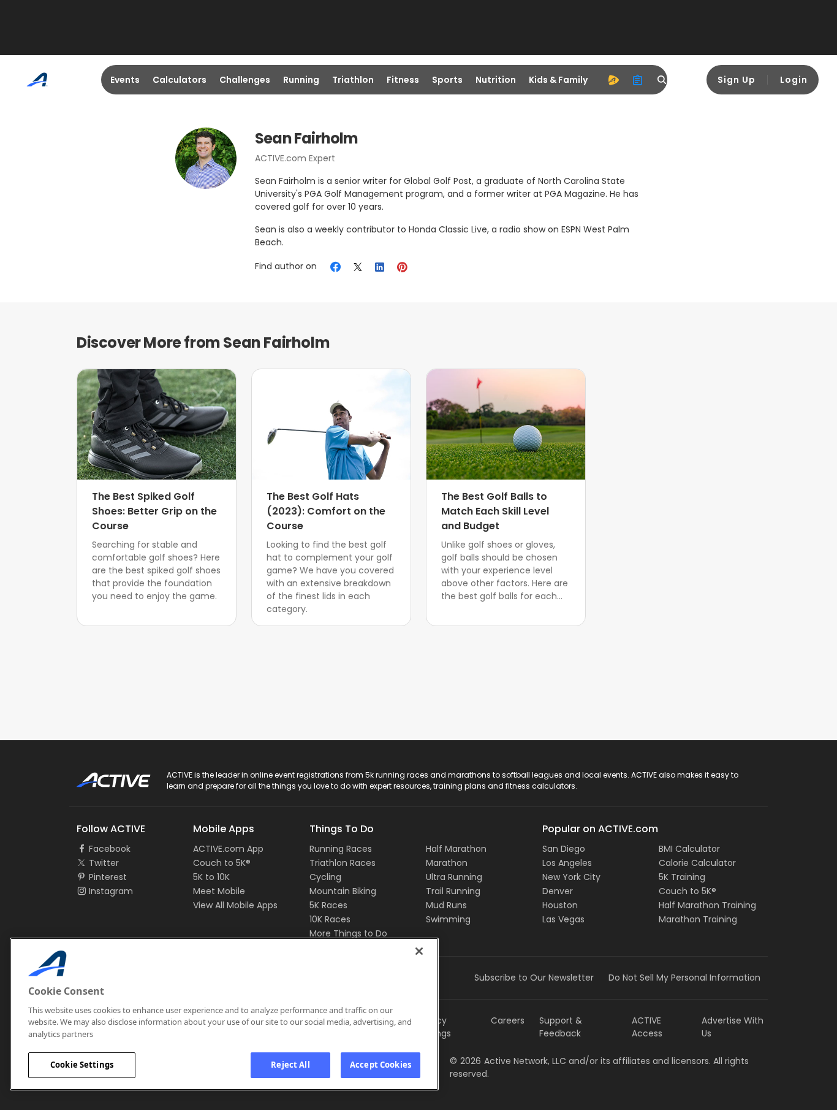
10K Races (329, 919)
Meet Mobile (219, 891)
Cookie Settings (81, 1064)
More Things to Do (348, 933)
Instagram (111, 891)
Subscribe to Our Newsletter (534, 977)
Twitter (104, 863)
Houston (560, 905)
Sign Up (737, 80)
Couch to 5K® (222, 863)
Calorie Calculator (697, 863)
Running (301, 80)
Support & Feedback (560, 1026)
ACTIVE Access (647, 1026)
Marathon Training (698, 919)
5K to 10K (211, 877)
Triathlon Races (342, 863)
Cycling (325, 877)
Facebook (110, 849)
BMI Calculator (689, 849)
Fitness (403, 80)
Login (794, 80)
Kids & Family (558, 80)
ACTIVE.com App (228, 849)
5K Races (328, 905)
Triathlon (353, 80)
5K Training (682, 877)
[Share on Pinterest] (402, 267)
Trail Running (453, 891)
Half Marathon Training (707, 905)
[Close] (419, 951)
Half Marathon (456, 849)
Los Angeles (567, 863)
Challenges (244, 80)
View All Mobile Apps (235, 905)
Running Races (340, 849)
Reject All (290, 1064)
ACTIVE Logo (103, 776)
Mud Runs (446, 905)
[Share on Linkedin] (380, 267)
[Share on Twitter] (358, 267)
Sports (447, 80)
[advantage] (613, 80)
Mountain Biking (342, 891)
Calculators (179, 80)
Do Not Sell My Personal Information (684, 977)
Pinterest (108, 877)
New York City (571, 877)
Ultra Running (454, 877)
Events (125, 80)
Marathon (447, 863)
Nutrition (495, 80)
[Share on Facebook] (335, 267)
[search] (662, 80)
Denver (557, 891)
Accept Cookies (380, 1064)
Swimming (448, 919)
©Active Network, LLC (508, 1061)
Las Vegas (563, 919)
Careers (508, 1020)
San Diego (563, 849)
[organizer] (638, 80)
